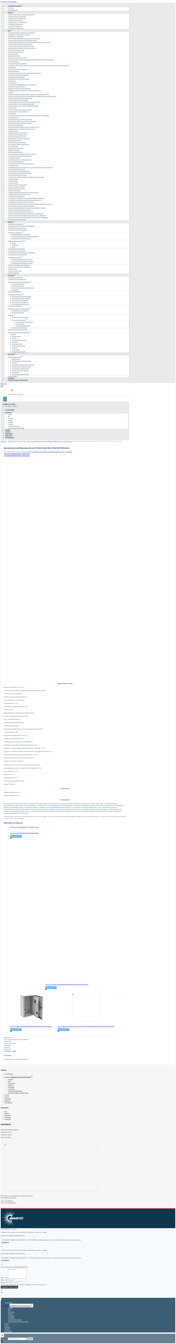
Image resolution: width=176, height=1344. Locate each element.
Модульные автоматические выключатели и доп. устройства (28, 115)
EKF (30, 452)
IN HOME (11, 1089)
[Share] (2, 1295)
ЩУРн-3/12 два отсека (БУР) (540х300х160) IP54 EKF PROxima (66, 984)
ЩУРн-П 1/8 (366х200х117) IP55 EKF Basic (24, 833)
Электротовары (13, 272)
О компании (9, 410)
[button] (17, 453)
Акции (7, 430)
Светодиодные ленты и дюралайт (19, 267)
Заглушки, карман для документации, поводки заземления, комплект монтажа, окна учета (38, 65)
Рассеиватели (12, 10)
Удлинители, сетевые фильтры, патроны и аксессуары (26, 177)
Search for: (4, 1339)
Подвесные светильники (20, 370)
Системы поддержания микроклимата (21, 163)
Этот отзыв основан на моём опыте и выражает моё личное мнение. (23, 1285)
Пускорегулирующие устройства (23, 288)
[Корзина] (8, 391)
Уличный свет (12, 376)
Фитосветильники (18, 312)
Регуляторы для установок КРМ (18, 144)
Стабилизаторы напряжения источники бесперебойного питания (30, 167)
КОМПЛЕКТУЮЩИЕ (15, 1091)
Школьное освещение (15, 28)
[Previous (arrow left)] (1, 1297)
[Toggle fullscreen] (4, 1295)
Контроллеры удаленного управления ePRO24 (23, 106)
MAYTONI (11, 1083)
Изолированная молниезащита (18, 79)
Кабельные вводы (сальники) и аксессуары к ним (24, 90)
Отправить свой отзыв (9, 1287)
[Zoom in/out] (5, 1295)
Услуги (7, 432)
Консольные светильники (24, 322)
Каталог (7, 1077)
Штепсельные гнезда (19, 351)
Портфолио (9, 437)
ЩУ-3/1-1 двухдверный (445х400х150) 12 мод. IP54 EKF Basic (31, 1026)
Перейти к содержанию (9, 1)
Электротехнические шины (17, 219)
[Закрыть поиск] (2, 1335)
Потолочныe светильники (20, 374)
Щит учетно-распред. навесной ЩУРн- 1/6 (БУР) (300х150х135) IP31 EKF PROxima (86, 1026)
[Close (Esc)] (1, 1295)
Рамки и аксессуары (18, 346)
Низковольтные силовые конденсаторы (21, 129)
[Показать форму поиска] (2, 386)
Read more (14, 836)
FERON (10, 1085)
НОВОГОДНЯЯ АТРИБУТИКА (18, 380)
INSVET (10, 1079)
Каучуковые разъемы (19, 340)
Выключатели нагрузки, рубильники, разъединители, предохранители (31, 59)
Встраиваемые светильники (21, 361)
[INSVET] (4, 384)
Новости (8, 435)
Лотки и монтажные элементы (18, 111)
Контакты (9, 433)
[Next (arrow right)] (2, 1297)
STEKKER (11, 378)
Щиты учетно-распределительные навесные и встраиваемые (28, 217)
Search (30, 1339)
